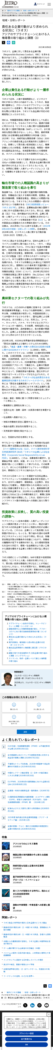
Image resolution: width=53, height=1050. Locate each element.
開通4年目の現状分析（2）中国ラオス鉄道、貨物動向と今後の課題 (27, 928)
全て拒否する (26, 1039)
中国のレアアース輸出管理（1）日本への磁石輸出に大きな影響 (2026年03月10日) (28, 774)
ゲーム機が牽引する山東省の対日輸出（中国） (22, 948)
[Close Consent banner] (49, 1014)
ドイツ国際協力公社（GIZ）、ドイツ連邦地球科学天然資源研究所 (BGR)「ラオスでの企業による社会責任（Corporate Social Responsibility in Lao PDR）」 (26, 453)
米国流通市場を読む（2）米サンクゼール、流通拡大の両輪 (26, 970)
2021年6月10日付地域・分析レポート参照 (26, 227)
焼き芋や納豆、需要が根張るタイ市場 (18, 964)
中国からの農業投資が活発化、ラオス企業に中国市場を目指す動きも (26, 942)
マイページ (41, 4)
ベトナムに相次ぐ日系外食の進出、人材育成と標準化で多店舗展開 (26, 954)
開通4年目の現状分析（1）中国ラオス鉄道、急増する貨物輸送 (27, 935)
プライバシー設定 (26, 1033)
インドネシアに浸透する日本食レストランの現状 (23, 960)
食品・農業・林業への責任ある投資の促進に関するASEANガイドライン (26, 348)
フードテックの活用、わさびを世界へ (18, 976)
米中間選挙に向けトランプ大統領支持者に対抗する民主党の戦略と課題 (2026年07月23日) (28, 756)
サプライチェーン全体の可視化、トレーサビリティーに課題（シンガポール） (27, 624)
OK (26, 1045)
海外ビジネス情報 (13, 10)
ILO (40, 219)
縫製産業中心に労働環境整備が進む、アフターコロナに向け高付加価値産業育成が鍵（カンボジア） (28, 631)
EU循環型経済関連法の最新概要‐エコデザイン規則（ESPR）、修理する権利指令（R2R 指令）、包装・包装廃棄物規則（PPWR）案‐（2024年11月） (29, 799)
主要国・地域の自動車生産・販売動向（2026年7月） (29, 790)
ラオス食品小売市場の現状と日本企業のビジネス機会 (25, 922)
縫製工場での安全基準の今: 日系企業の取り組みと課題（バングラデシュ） (28, 654)
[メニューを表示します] (49, 4)
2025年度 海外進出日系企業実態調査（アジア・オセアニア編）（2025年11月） (28, 818)
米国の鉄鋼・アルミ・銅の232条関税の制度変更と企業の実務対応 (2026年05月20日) (28, 827)
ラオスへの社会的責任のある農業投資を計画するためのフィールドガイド (26, 379)
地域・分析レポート (30, 10)
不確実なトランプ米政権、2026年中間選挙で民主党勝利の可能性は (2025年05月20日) (29, 765)
